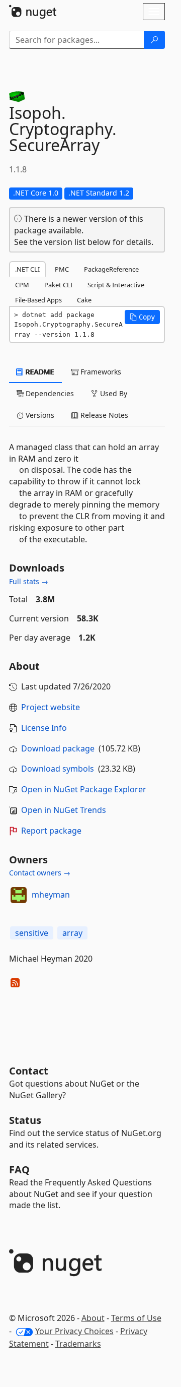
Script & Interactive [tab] (115, 284)
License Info (44, 727)
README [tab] (39, 371)
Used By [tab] (112, 393)
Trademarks (78, 1343)
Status (25, 1120)
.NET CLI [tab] (27, 269)
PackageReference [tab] (111, 269)
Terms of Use (136, 1317)
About (93, 1317)
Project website (50, 707)
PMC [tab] (62, 269)
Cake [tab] (84, 299)
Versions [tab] (39, 415)
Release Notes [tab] (103, 415)
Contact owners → (39, 872)
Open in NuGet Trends (63, 809)
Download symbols (57, 768)
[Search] (154, 40)
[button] (142, 317)
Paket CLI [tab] (58, 284)
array (72, 932)
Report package (51, 830)
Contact (28, 1071)
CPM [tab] (22, 284)
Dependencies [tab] (49, 393)
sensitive (31, 932)
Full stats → (28, 581)
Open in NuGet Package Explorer (83, 789)
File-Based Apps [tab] (38, 299)
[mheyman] (19, 895)
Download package (58, 748)
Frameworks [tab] (99, 371)
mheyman (51, 894)
